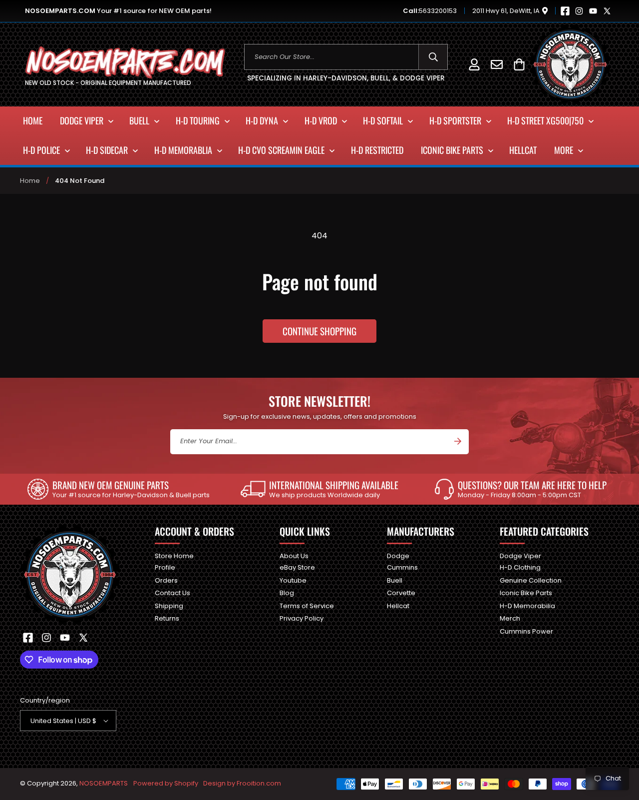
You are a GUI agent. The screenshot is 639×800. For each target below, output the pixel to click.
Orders (166, 580)
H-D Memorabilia (527, 606)
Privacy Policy (301, 618)
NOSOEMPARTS (103, 783)
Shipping (169, 606)
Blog (287, 593)
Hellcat (398, 606)
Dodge (398, 556)
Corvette (401, 593)
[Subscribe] (458, 441)
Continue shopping (319, 331)
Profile (165, 567)
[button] (519, 64)
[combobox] (346, 56)
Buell (394, 580)
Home (30, 180)
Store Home (174, 556)
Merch (510, 618)
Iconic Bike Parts (526, 593)
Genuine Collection (531, 580)
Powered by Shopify (165, 783)
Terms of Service (307, 606)
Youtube (293, 580)
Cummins (402, 567)
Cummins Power (526, 631)
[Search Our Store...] (433, 56)
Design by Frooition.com (242, 783)
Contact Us (172, 593)
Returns (167, 618)
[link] (118, 489)
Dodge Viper (520, 556)
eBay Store (297, 567)
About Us (294, 556)
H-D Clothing (520, 567)
